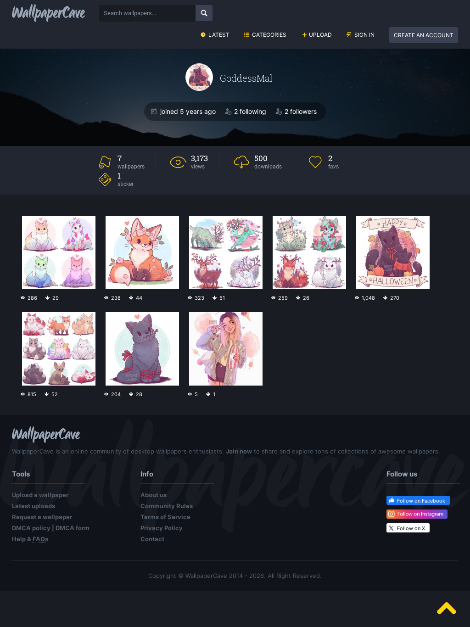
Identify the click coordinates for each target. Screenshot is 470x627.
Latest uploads (33, 505)
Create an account (423, 35)
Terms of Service (165, 517)
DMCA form (73, 528)
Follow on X (411, 528)
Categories (269, 34)
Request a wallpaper (42, 517)
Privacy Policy (161, 528)
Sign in (364, 34)
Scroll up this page (446, 608)
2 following (250, 111)
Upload (320, 34)
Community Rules (166, 505)
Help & (30, 539)
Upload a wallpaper (40, 494)
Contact (152, 539)
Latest (218, 34)
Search (204, 13)
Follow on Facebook (421, 501)
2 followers (301, 111)
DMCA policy (31, 528)
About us (153, 494)
